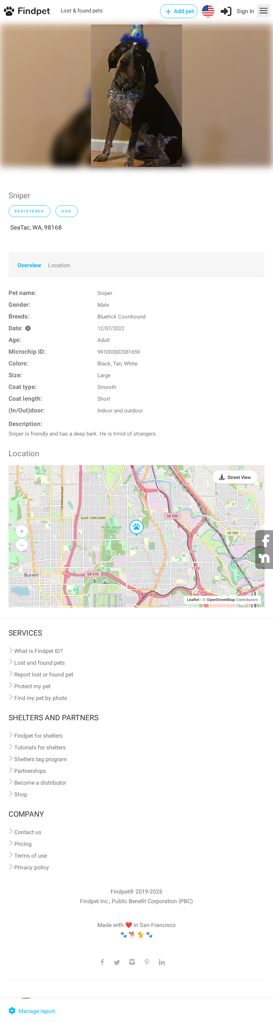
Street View (239, 477)
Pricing (23, 844)
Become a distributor (40, 782)
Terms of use (30, 855)
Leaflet (193, 599)
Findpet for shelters (38, 735)
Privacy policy (31, 867)
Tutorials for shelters (40, 747)
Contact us (27, 832)
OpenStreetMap (221, 599)
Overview (29, 265)
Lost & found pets (82, 10)
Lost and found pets (39, 662)
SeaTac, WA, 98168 (36, 227)
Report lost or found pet (43, 674)
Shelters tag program (40, 759)
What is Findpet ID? (38, 651)
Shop (20, 794)
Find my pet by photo (40, 698)
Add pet (183, 11)
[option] (136, 96)
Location (59, 265)
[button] (131, 520)
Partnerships (30, 771)
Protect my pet (32, 686)
